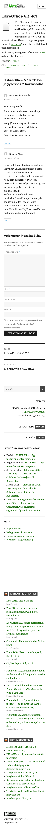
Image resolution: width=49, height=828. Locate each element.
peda (7, 65)
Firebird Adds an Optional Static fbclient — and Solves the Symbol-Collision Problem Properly (24, 704)
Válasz (7, 143)
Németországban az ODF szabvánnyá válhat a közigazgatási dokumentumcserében (25, 765)
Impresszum (11, 822)
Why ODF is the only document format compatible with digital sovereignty (22, 612)
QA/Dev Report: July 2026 (19, 663)
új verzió (35, 65)
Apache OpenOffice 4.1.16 (19, 798)
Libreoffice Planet (23, 594)
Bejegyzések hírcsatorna (19, 532)
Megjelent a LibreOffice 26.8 (21, 747)
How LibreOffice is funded (19, 600)
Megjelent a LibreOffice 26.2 (21, 776)
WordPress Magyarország (19, 539)
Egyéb (24, 65)
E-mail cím (10, 299)
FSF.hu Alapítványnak (33, 412)
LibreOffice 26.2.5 (15, 750)
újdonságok (6, 67)
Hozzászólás (12, 252)
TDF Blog (14, 61)
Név (7, 289)
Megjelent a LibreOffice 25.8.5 (22, 772)
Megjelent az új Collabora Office (22, 787)
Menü (42, 6)
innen (40, 427)
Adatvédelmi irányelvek (16, 819)
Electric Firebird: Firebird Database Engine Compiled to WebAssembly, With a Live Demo (24, 689)
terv (41, 437)
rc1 (30, 65)
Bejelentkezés (13, 528)
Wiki (42, 52)
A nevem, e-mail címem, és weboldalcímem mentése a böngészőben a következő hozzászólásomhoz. (24, 324)
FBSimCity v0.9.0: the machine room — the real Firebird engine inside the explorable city (25, 674)
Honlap (8, 309)
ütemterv (16, 44)
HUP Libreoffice (21, 740)
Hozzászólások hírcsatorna (20, 536)
